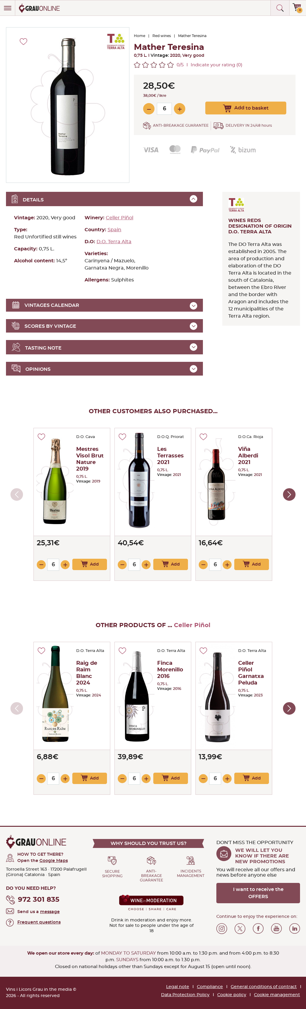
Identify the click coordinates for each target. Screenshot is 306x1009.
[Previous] (17, 494)
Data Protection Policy (185, 995)
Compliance (210, 987)
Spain (114, 229)
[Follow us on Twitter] (240, 928)
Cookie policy (231, 995)
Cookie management (277, 995)
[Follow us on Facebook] (258, 928)
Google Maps (53, 861)
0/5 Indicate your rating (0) (209, 65)
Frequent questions (39, 922)
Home (139, 36)
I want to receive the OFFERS (258, 893)
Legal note (177, 987)
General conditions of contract (264, 987)
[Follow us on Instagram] (221, 928)
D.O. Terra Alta (114, 241)
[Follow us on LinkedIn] (294, 928)
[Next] (289, 494)
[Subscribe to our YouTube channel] (276, 928)
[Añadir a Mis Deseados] (41, 437)
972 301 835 (38, 899)
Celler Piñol (119, 217)
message (50, 912)
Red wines (161, 36)
